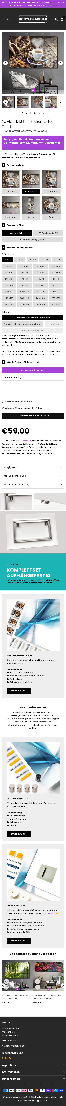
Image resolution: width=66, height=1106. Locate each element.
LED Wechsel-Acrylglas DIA (32, 239)
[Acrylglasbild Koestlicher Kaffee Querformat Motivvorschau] (23, 102)
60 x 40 (45, 259)
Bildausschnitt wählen (33, 370)
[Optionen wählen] (6, 987)
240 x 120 (8, 298)
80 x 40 (57, 259)
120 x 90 (24, 279)
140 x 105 (56, 279)
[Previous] (5, 63)
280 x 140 (40, 304)
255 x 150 (56, 298)
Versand (27, 440)
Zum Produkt (19, 690)
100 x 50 (40, 266)
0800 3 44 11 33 (9, 1040)
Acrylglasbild (16, 233)
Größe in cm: (8, 254)
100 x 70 (8, 272)
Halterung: (7, 312)
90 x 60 (24, 266)
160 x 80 (24, 285)
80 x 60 (8, 266)
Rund (51, 217)
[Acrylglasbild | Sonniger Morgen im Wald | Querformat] (17, 975)
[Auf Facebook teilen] (22, 113)
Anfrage (39, 407)
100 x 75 (24, 272)
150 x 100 (9, 285)
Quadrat (11, 191)
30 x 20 (7, 259)
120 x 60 (56, 272)
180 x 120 (56, 285)
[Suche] (8, 18)
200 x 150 (40, 291)
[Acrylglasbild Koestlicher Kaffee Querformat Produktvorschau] (8, 102)
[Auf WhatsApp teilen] (39, 113)
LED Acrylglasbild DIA (48, 233)
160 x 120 (40, 285)
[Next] (60, 63)
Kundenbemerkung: (11, 377)
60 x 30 (32, 259)
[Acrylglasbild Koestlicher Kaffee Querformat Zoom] (51, 102)
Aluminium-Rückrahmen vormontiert (32, 317)
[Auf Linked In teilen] (35, 113)
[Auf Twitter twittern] (26, 113)
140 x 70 (40, 279)
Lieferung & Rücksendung (17, 407)
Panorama (10, 217)
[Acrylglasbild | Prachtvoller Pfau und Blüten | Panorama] (48, 975)
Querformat (31, 191)
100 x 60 (56, 266)
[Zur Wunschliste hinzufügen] (6, 981)
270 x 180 (24, 304)
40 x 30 (19, 259)
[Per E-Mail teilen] (44, 113)
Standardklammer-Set (32, 330)
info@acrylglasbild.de (13, 1045)
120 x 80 (8, 279)
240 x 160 (24, 298)
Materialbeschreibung (16, 484)
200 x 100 (24, 291)
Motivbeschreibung (15, 475)
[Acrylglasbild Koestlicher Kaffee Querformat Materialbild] (37, 102)
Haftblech (54, 324)
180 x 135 (9, 291)
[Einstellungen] (56, 19)
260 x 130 (8, 304)
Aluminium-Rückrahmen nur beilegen (22, 324)
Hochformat (52, 191)
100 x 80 (40, 272)
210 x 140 (56, 291)
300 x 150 (56, 304)
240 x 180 (40, 298)
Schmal (31, 217)
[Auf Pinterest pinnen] (31, 113)
